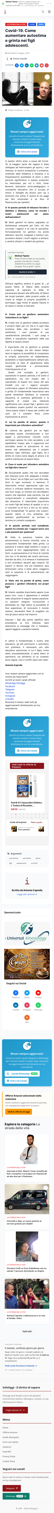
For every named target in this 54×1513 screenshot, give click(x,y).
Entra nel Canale (29, 151)
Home (5, 1427)
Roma (41, 24)
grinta (38, 858)
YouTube (9, 692)
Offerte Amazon (10, 1432)
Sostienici (7, 1447)
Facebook (10, 686)
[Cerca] (43, 11)
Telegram (9, 689)
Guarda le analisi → (27, 272)
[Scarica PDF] (47, 65)
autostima (27, 858)
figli (10, 863)
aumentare (13, 858)
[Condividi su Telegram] (37, 65)
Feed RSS (7, 1451)
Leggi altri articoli (25, 894)
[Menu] (49, 11)
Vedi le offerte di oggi (19, 1111)
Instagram (10, 695)
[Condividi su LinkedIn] (27, 65)
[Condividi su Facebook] (17, 65)
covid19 (34, 863)
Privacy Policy (9, 1456)
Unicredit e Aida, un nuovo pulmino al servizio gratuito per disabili (24, 1222)
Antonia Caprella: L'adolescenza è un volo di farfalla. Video (26, 1316)
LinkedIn (9, 699)
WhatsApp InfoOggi (15, 683)
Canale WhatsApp (24, 1073)
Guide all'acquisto (11, 1437)
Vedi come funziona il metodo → (21, 1365)
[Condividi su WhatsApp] (32, 65)
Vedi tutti (27, 1331)
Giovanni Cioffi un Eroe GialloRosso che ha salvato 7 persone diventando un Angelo (26, 1269)
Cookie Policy (9, 1461)
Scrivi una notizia (10, 1442)
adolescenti (21, 863)
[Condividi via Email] (42, 65)
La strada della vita (16, 24)
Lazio (32, 24)
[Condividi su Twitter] (22, 65)
